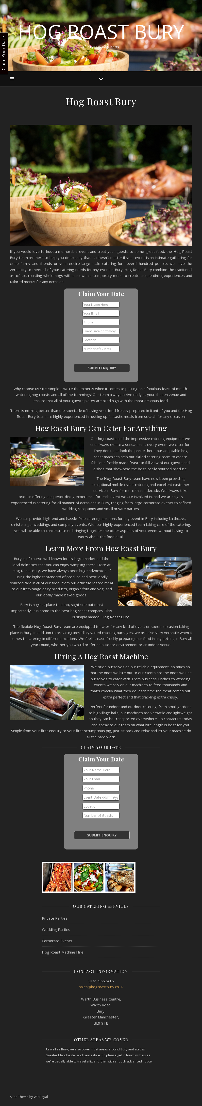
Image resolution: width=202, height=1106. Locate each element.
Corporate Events (57, 940)
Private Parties (54, 918)
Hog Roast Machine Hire (63, 952)
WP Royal (41, 1096)
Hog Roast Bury (101, 31)
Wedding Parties (56, 929)
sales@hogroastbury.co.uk (101, 986)
